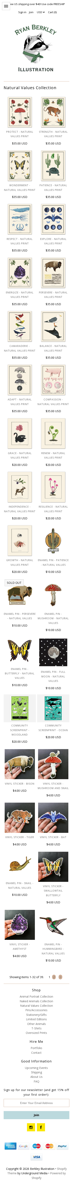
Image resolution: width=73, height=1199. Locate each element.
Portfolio (36, 1048)
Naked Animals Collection (36, 1001)
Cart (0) (52, 12)
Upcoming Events (36, 1068)
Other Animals (36, 1024)
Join (31, 12)
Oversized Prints (36, 1033)
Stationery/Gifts (36, 1015)
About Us (36, 1077)
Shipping (36, 1072)
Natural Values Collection (36, 1006)
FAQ (36, 1081)
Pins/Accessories (36, 1010)
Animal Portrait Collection (36, 996)
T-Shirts (36, 1028)
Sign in (22, 12)
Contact (36, 1053)
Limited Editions (36, 1019)
